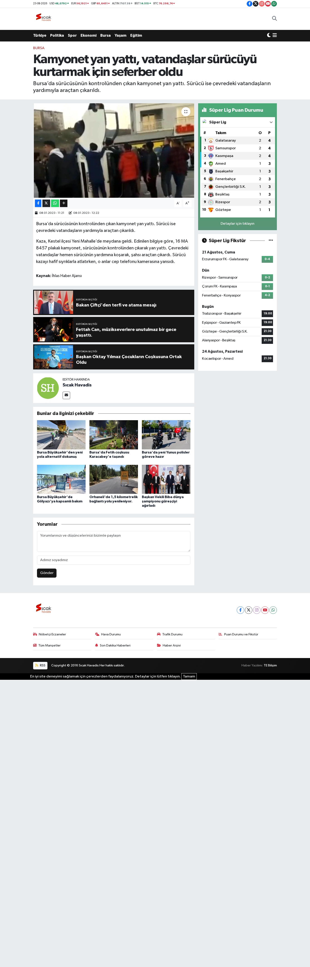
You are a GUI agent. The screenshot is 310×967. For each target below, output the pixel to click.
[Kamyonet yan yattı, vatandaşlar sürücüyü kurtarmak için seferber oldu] (113, 150)
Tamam (189, 676)
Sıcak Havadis (77, 385)
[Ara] (274, 19)
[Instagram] (257, 610)
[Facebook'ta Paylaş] (38, 203)
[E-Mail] (66, 395)
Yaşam (120, 35)
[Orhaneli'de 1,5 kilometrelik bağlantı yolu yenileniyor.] (113, 479)
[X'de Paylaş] (46, 203)
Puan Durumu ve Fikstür (241, 634)
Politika (57, 35)
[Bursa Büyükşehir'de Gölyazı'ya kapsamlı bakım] (61, 479)
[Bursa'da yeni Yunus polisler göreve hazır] (166, 435)
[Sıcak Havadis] (44, 18)
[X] (248, 610)
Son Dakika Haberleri (115, 645)
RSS (42, 665)
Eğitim (136, 35)
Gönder (47, 573)
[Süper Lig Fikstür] (271, 241)
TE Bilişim (270, 665)
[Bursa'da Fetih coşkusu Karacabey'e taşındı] (113, 435)
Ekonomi (88, 35)
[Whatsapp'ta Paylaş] (55, 203)
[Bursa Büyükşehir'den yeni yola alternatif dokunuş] (61, 435)
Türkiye (39, 35)
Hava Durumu (111, 634)
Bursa (105, 35)
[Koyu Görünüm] (269, 36)
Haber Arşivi (172, 645)
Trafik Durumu (172, 634)
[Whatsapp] (273, 610)
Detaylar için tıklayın (237, 224)
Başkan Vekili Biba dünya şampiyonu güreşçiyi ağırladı (163, 501)
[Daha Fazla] (63, 203)
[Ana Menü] (275, 36)
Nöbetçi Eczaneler (52, 634)
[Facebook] (240, 610)
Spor (72, 35)
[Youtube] (265, 610)
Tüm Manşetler (49, 645)
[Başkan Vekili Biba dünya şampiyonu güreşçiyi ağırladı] (166, 479)
